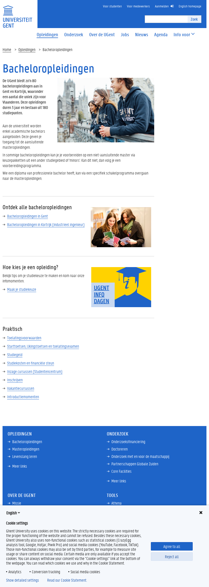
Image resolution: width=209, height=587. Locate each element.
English (11, 512)
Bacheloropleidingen (27, 441)
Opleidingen (26, 49)
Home (7, 49)
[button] (182, 34)
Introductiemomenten (23, 396)
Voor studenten (112, 6)
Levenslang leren (24, 456)
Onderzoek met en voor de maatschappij (140, 456)
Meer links (19, 466)
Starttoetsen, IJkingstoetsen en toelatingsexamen (43, 346)
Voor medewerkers (138, 6)
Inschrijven (15, 379)
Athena (116, 503)
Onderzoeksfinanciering (128, 441)
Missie (16, 503)
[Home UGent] (17, 13)
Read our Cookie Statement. (67, 580)
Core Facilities (121, 471)
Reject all (172, 556)
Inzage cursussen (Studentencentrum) (34, 371)
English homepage (190, 6)
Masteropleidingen (25, 449)
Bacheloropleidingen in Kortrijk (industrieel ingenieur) (46, 224)
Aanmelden (162, 6)
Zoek (194, 19)
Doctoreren (119, 449)
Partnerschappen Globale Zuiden (134, 463)
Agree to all (171, 546)
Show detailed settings (22, 580)
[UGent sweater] (105, 109)
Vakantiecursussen (20, 388)
